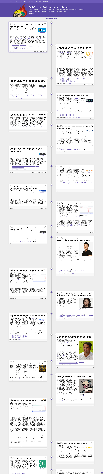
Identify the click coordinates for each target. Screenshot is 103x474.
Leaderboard (24, 1)
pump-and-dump (37, 37)
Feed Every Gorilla (30, 50)
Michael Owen (66, 342)
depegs (17, 87)
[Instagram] (32, 13)
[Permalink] (44, 23)
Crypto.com (67, 151)
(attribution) (42, 32)
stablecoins (25, 404)
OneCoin (59, 304)
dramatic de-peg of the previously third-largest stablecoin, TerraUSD (67, 217)
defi (18, 84)
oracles (59, 148)
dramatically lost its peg (16, 279)
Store (52, 1)
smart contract (22, 86)
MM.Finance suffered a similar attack (66, 110)
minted (11, 469)
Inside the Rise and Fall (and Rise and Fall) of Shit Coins (26, 39)
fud (43, 434)
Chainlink (33, 171)
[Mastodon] (30, 13)
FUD (28, 41)
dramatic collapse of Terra (64, 52)
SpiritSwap (78, 117)
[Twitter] (29, 13)
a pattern (76, 98)
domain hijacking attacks (70, 117)
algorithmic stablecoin (63, 249)
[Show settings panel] (102, 472)
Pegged (66, 206)
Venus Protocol (27, 171)
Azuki (66, 403)
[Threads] (33, 13)
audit (26, 465)
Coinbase (19, 339)
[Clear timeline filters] (21, 10)
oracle (11, 154)
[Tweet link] (45, 23)
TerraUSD (72, 242)
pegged (11, 276)
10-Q (33, 318)
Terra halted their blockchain (25, 152)
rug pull (63, 391)
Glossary (31, 1)
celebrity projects (69, 366)
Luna (58, 243)
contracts (21, 28)
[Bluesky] (31, 13)
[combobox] (11, 1)
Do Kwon (73, 273)
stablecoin (12, 87)
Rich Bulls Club (66, 355)
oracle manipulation (75, 449)
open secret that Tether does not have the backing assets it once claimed (73, 225)
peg (67, 59)
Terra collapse (68, 83)
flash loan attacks (21, 50)
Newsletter (45, 1)
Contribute (38, 1)
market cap (14, 289)
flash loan (13, 27)
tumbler (74, 451)
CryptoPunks (60, 386)
